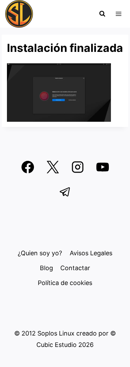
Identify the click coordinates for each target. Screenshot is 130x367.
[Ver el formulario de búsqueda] (102, 14)
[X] (52, 167)
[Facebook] (27, 167)
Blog (46, 268)
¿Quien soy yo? (40, 253)
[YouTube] (102, 167)
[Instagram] (77, 167)
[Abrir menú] (118, 13)
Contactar (75, 268)
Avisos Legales (91, 253)
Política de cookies (65, 282)
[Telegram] (65, 192)
